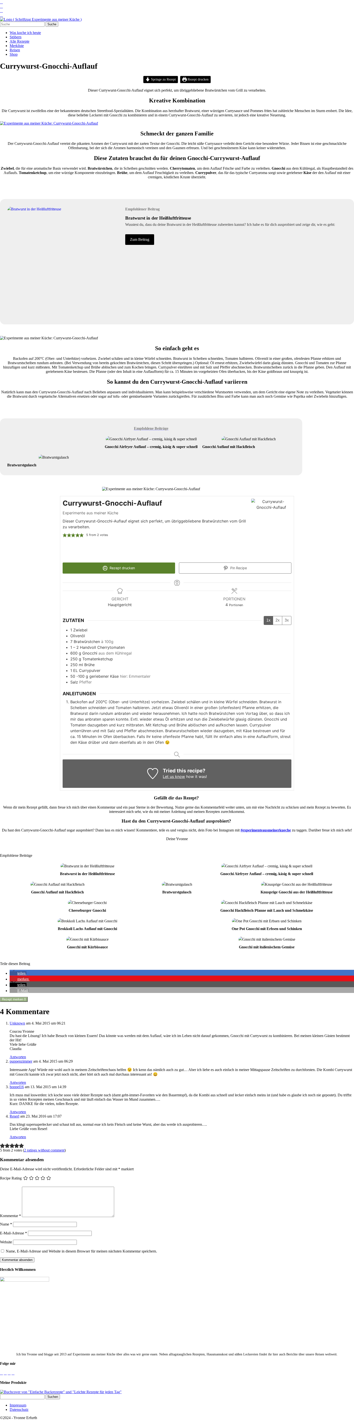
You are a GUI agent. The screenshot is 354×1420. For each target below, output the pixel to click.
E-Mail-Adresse (13, 1233)
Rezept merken (14, 999)
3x (287, 620)
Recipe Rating (11, 1178)
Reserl (14, 1116)
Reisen (15, 50)
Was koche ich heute (25, 33)
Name (6, 1224)
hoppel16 (17, 1087)
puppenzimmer (21, 1061)
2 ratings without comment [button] (44, 1150)
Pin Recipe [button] (238, 568)
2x (277, 620)
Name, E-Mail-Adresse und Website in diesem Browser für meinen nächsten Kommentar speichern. (81, 1251)
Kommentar (10, 1216)
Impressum (18, 1405)
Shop (14, 54)
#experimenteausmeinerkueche (266, 830)
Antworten (18, 1057)
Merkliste (17, 46)
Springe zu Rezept (163, 79)
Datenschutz (19, 1409)
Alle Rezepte (19, 41)
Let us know (174, 776)
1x (268, 620)
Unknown (17, 1023)
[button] (65, 535)
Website (6, 1242)
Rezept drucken (198, 79)
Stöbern (15, 37)
